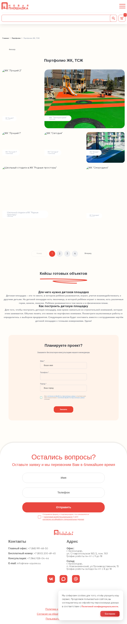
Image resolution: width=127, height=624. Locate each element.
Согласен (110, 613)
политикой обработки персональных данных (71, 397)
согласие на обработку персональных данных (61, 396)
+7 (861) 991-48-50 (38, 548)
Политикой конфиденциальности (99, 606)
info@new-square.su (29, 563)
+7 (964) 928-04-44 (38, 558)
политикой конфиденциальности (58, 517)
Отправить (63, 507)
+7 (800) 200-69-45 (45, 553)
